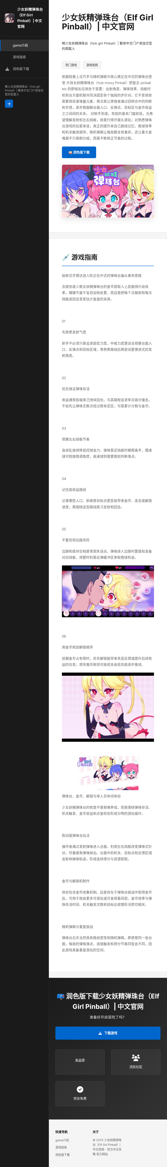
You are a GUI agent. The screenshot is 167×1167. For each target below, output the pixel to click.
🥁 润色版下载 (79, 152)
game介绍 (62, 1140)
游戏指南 (61, 1147)
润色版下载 (62, 1154)
